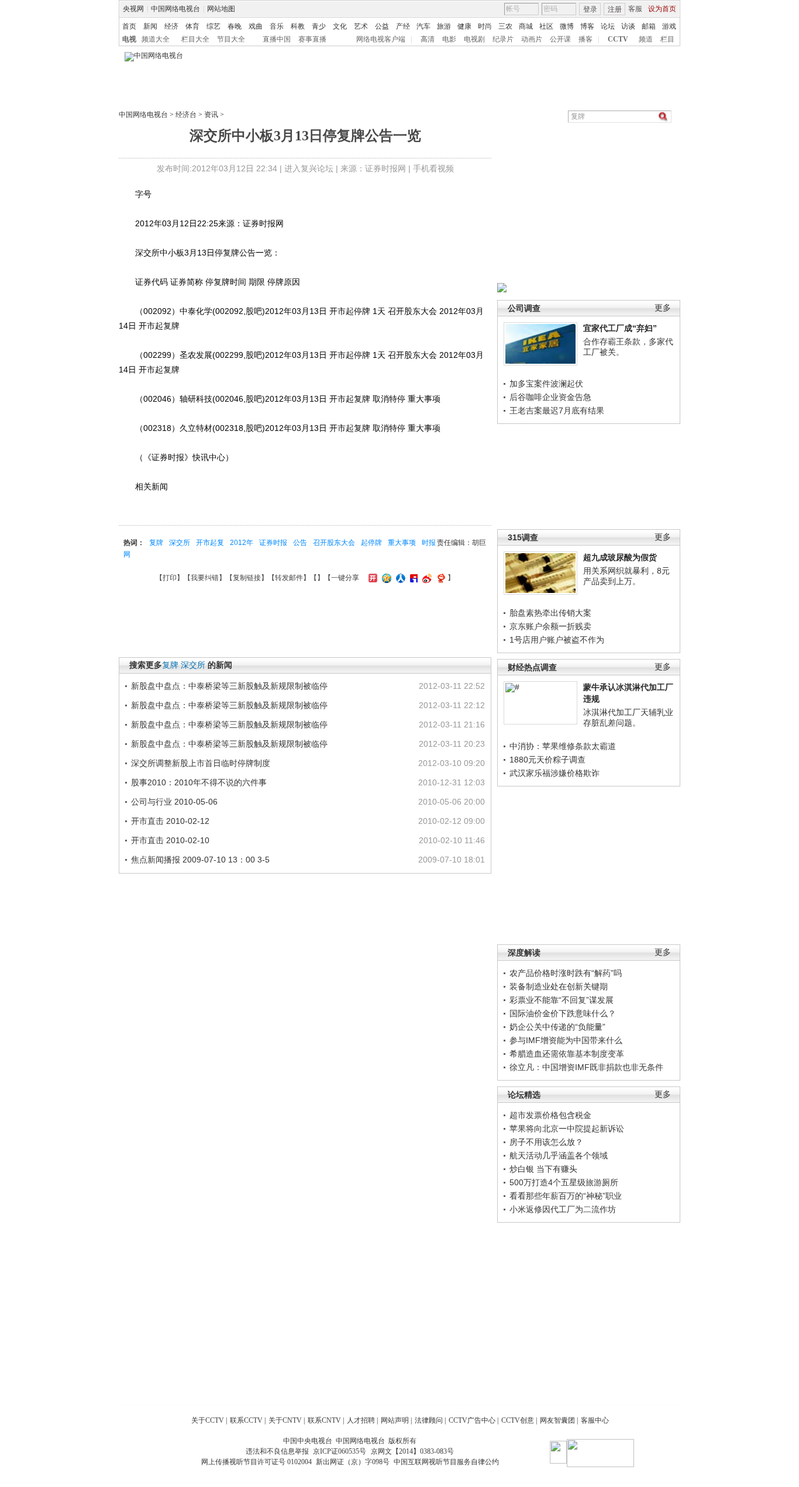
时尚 (485, 26)
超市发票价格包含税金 (550, 1115)
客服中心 (595, 1420)
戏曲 (256, 26)
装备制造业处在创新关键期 (558, 986)
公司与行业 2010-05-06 (174, 801)
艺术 (361, 26)
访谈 (628, 26)
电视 (129, 39)
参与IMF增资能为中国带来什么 (565, 1040)
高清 (428, 39)
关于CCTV (207, 1420)
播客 (585, 39)
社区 (546, 26)
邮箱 (649, 26)
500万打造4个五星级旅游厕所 (563, 1182)
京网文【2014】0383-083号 (412, 1451)
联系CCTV (246, 1420)
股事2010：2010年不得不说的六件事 (199, 782)
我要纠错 (205, 578)
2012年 (241, 543)
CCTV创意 (517, 1420)
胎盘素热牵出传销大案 (550, 612)
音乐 (277, 26)
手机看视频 (433, 168)
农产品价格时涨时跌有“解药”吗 (565, 973)
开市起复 (210, 543)
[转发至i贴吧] (412, 578)
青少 (319, 26)
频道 (646, 39)
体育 (192, 26)
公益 (382, 26)
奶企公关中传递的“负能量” (557, 1026)
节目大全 (231, 39)
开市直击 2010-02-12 (170, 821)
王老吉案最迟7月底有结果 (556, 410)
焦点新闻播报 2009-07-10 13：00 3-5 (200, 859)
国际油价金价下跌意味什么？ (562, 1013)
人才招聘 (361, 1420)
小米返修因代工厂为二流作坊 (562, 1209)
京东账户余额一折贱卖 (550, 626)
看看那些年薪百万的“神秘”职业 (565, 1195)
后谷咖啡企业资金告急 (550, 397)
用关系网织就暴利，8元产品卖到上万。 (626, 576)
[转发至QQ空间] (385, 578)
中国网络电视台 (175, 9)
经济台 (186, 115)
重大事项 (402, 543)
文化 (340, 26)
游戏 (669, 26)
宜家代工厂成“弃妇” (620, 328)
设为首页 (662, 9)
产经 (403, 26)
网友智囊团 (557, 1420)
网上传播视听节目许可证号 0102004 (256, 1462)
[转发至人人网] (399, 578)
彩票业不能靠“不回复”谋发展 (561, 1000)
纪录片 (503, 39)
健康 (464, 26)
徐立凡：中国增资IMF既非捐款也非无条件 (586, 1067)
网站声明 (395, 1420)
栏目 (667, 39)
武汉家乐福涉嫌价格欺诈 (554, 773)
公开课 (560, 39)
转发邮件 (289, 578)
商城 (526, 26)
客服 (635, 9)
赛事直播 (312, 39)
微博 (567, 26)
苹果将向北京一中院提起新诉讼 (566, 1128)
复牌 (156, 543)
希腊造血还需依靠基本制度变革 (566, 1053)
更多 (663, 307)
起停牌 (371, 543)
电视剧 (474, 39)
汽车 (423, 26)
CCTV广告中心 (472, 1420)
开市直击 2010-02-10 (170, 840)
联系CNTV (324, 1420)
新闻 (150, 26)
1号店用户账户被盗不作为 (556, 639)
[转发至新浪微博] (425, 578)
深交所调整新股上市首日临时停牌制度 (200, 763)
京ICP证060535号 (339, 1451)
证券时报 (273, 543)
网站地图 (221, 9)
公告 (300, 543)
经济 (171, 26)
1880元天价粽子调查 (547, 759)
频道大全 (156, 39)
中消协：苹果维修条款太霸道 (562, 746)
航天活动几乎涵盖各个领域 (558, 1155)
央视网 (133, 9)
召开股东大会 (334, 543)
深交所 (179, 543)
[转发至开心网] (371, 578)
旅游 (444, 26)
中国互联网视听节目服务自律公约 (446, 1462)
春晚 (235, 26)
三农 (505, 26)
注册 (615, 9)
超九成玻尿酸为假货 (620, 557)
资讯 (211, 115)
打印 (170, 578)
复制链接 (247, 578)
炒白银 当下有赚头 (543, 1169)
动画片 (531, 39)
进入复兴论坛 (308, 168)
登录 (590, 9)
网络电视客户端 (380, 39)
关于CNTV (285, 1420)
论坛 (608, 26)
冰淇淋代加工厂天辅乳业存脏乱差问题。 (628, 717)
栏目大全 (195, 39)
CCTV (618, 39)
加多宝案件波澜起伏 (546, 383)
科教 (298, 26)
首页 (129, 26)
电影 (449, 39)
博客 (587, 26)
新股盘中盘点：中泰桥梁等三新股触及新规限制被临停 (229, 686)
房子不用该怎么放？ (546, 1142)
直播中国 (277, 39)
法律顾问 (429, 1420)
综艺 (213, 26)
